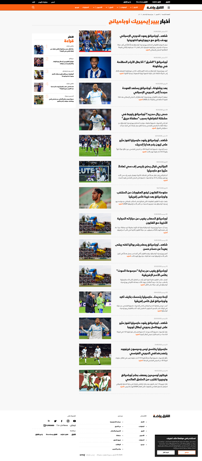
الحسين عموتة (69, 96)
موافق (187, 452)
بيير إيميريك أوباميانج (148, 14)
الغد (33, 2)
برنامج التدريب (116, 449)
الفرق (111, 7)
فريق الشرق (117, 440)
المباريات (85, 7)
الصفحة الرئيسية (166, 14)
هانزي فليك (70, 46)
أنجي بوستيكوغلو (68, 71)
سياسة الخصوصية (115, 422)
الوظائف (118, 444)
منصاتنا (118, 435)
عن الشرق (118, 426)
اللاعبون (99, 7)
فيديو (77, 7)
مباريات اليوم (43, 2)
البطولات (123, 7)
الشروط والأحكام (116, 431)
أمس (53, 2)
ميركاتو (71, 59)
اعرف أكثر (166, 452)
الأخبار (136, 7)
